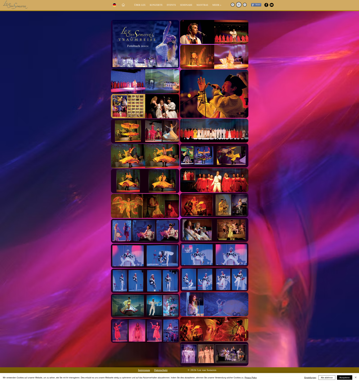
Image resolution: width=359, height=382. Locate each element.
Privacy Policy (251, 377)
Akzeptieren (344, 377)
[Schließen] (355, 377)
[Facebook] (266, 5)
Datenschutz (161, 370)
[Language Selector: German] (116, 5)
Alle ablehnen (327, 377)
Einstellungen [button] (310, 377)
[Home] (123, 4)
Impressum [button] (144, 370)
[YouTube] (272, 5)
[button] (156, 5)
